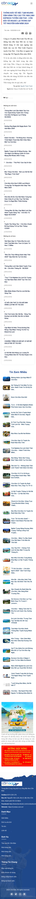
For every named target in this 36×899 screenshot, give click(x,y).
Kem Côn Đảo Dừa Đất (19, 397)
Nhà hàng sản (6, 847)
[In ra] (26, 33)
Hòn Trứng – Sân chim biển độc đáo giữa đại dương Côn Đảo (21, 641)
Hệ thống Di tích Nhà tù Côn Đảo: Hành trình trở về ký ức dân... (21, 387)
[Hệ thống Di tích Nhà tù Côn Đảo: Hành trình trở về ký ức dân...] (6, 387)
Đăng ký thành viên (8, 881)
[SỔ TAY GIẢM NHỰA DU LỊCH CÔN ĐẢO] (18, 717)
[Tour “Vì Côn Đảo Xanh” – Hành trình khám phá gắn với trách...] (6, 521)
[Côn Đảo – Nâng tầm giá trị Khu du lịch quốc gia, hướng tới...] (6, 611)
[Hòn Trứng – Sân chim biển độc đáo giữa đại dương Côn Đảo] (6, 641)
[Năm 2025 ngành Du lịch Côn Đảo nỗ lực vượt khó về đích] (6, 667)
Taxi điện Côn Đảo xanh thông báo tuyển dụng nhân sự (21, 631)
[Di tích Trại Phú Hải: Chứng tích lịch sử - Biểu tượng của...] (6, 424)
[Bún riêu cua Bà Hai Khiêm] (6, 433)
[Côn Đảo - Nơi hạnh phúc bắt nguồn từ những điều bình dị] (6, 692)
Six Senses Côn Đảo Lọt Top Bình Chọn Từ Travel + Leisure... (21, 601)
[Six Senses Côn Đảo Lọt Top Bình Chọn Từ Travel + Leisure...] (6, 601)
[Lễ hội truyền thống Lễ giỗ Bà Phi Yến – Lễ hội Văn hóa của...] (6, 493)
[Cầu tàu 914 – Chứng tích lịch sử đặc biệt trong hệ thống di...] (6, 550)
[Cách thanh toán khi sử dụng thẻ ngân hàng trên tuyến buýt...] (6, 676)
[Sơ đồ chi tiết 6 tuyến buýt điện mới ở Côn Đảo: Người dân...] (6, 415)
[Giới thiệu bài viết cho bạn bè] (22, 33)
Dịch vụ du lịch (6, 822)
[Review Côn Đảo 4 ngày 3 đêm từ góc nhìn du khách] (6, 659)
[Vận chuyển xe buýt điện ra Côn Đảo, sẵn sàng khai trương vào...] (6, 591)
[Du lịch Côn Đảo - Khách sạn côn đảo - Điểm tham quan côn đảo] (11, 3)
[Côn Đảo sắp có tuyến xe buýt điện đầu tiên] (6, 441)
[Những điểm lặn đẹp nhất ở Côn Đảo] (6, 379)
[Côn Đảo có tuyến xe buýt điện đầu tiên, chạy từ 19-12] (6, 484)
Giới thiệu (4, 818)
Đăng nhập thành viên (9, 876)
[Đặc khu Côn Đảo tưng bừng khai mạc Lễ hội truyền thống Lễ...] (6, 560)
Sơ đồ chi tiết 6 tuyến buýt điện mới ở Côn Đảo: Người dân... (21, 415)
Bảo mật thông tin (7, 868)
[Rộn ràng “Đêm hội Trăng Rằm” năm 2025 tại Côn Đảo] (6, 459)
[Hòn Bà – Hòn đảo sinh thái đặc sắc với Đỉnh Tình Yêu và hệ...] (6, 582)
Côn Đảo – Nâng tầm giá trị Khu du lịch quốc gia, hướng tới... (21, 611)
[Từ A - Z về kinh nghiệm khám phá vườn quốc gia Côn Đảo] (6, 406)
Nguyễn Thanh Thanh (26, 86)
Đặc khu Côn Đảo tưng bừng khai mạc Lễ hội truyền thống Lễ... (22, 560)
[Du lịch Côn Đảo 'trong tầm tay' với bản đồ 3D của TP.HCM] (6, 621)
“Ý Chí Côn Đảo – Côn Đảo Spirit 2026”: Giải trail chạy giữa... (21, 571)
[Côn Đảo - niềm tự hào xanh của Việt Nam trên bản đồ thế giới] (6, 540)
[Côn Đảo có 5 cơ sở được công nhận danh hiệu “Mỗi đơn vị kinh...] (6, 476)
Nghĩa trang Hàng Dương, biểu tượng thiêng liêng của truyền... (22, 531)
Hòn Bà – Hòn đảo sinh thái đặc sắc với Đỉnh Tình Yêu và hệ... (21, 582)
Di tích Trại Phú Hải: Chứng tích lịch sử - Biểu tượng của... (21, 424)
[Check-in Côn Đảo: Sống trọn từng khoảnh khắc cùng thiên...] (6, 503)
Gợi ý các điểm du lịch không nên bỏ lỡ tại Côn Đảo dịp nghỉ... (22, 650)
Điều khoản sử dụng (8, 872)
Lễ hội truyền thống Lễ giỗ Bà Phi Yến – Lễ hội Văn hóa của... (22, 493)
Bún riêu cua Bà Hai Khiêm (20, 433)
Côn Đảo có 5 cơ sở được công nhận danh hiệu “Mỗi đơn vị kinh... (20, 475)
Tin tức (3, 826)
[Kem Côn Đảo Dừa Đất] (6, 397)
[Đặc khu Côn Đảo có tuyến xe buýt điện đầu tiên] (6, 512)
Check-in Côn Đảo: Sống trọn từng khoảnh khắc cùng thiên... (21, 503)
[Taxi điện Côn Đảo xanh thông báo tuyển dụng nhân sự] (6, 631)
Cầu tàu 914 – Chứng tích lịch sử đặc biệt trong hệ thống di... (20, 550)
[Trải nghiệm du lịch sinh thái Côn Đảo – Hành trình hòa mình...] (6, 450)
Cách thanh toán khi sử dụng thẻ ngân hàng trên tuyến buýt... (22, 676)
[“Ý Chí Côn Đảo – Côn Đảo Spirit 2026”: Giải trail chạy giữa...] (6, 570)
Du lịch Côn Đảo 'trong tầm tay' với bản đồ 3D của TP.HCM (21, 621)
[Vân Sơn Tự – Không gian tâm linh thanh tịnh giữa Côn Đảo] (6, 467)
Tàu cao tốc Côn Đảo (8, 843)
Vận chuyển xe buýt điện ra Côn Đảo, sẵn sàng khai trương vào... (21, 591)
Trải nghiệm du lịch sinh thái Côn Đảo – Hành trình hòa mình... (22, 450)
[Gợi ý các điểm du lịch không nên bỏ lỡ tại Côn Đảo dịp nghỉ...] (6, 651)
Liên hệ (4, 830)
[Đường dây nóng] (18, 756)
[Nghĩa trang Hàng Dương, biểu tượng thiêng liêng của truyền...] (6, 531)
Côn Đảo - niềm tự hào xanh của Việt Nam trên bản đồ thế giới (21, 540)
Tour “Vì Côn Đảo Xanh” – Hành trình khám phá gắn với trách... (21, 521)
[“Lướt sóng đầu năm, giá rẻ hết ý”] (6, 684)
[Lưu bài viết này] (30, 33)
